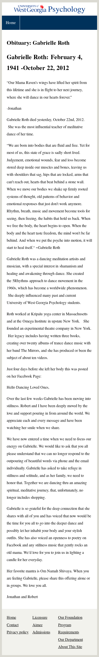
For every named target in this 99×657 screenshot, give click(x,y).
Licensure (39, 617)
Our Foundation (70, 617)
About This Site (70, 646)
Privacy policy (18, 631)
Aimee (37, 624)
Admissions (41, 631)
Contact (13, 624)
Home (11, 22)
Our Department (70, 639)
